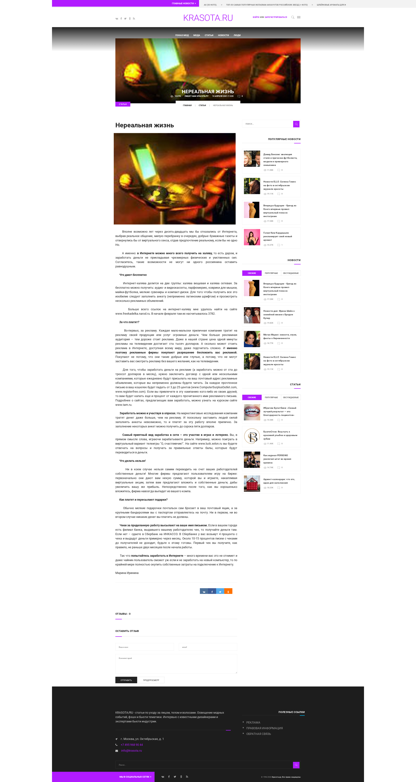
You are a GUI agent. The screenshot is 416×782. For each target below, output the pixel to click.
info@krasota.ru (131, 750)
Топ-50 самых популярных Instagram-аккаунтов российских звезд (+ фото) (243, 5)
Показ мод (182, 35)
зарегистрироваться (276, 17)
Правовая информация (264, 728)
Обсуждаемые (291, 273)
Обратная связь (258, 734)
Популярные (271, 273)
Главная (187, 105)
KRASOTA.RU (208, 18)
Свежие (252, 273)
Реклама (253, 722)
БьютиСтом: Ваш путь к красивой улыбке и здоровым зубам (280, 435)
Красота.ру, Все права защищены (286, 777)
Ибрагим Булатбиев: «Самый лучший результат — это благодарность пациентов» (279, 411)
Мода (196, 35)
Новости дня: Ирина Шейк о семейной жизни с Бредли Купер (279, 314)
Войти (256, 17)
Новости (223, 35)
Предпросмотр (151, 680)
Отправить (126, 680)
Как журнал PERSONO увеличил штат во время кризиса (277, 459)
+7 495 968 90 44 (132, 744)
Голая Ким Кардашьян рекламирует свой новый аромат (277, 236)
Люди (237, 35)
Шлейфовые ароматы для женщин (311, 5)
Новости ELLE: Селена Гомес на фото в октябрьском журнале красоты (279, 185)
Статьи (209, 35)
